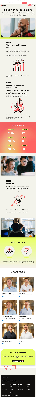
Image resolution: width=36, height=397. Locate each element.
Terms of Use (10, 395)
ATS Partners (20, 389)
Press (11, 391)
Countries (16, 395)
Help (19, 386)
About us (11, 386)
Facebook (28, 391)
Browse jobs (4, 391)
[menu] (34, 5)
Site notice (12, 389)
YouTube (27, 386)
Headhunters (4, 389)
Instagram (28, 389)
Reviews (11, 392)
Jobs (3, 386)
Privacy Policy (4, 395)
